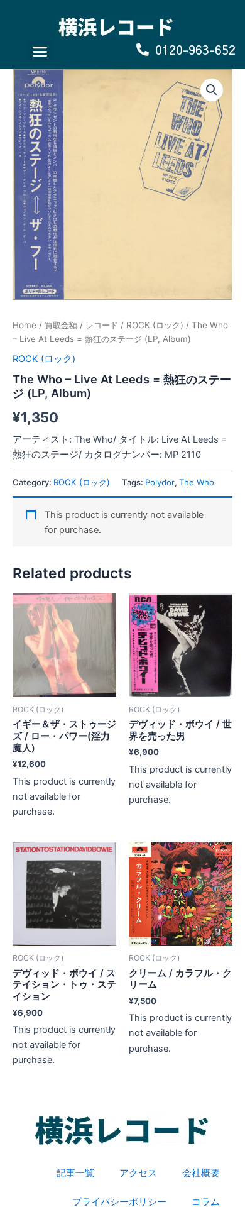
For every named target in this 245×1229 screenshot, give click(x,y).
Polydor (160, 482)
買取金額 (61, 325)
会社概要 (201, 1173)
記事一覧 (75, 1173)
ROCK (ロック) (154, 325)
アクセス (138, 1173)
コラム (206, 1202)
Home (24, 325)
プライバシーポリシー (119, 1202)
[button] (40, 51)
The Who (196, 482)
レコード (101, 325)
